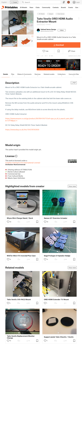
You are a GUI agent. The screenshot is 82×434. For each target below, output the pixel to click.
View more (72, 186)
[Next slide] (32, 41)
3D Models (42, 13)
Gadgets (51, 13)
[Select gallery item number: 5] (25, 251)
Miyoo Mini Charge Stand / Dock (20, 218)
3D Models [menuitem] (23, 7)
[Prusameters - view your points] (68, 2)
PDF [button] (74, 83)
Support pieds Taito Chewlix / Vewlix (59, 337)
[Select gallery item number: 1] (19, 251)
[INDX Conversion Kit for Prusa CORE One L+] (58, 64)
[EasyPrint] (63, 2)
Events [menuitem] (70, 7)
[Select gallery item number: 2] (59, 251)
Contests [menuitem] (56, 7)
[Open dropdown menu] (79, 18)
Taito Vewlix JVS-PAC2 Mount (19, 299)
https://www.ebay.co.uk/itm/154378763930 (22, 130)
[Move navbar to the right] (79, 7)
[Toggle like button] (8, 222)
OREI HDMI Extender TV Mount (56, 299)
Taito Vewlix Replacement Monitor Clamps (21, 337)
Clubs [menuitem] (38, 7)
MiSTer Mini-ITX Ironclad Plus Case (21, 256)
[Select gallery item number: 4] (24, 251)
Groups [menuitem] (77, 7)
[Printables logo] (10, 7)
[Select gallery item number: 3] (22, 251)
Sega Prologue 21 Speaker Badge (57, 256)
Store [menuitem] (31, 7)
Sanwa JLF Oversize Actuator (55, 218)
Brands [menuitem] (63, 7)
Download (60, 45)
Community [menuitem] (46, 7)
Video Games (60, 13)
